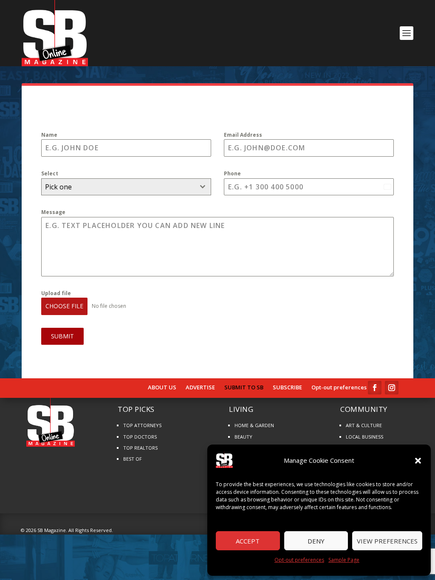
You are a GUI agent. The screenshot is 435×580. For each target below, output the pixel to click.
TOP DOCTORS (140, 437)
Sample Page (343, 559)
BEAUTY (243, 437)
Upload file (56, 293)
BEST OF (132, 459)
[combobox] (126, 186)
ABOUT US (162, 387)
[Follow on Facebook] (374, 387)
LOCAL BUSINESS (364, 437)
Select (49, 173)
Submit (62, 336)
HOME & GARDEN (254, 425)
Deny (316, 541)
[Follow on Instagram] (391, 387)
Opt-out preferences (299, 559)
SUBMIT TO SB (243, 387)
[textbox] (118, 187)
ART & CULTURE (364, 425)
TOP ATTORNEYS (142, 425)
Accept (248, 541)
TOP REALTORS (140, 448)
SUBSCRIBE (287, 387)
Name (49, 134)
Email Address (243, 134)
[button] (418, 460)
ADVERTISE (200, 387)
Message (53, 212)
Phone (232, 173)
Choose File (64, 306)
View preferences (387, 541)
